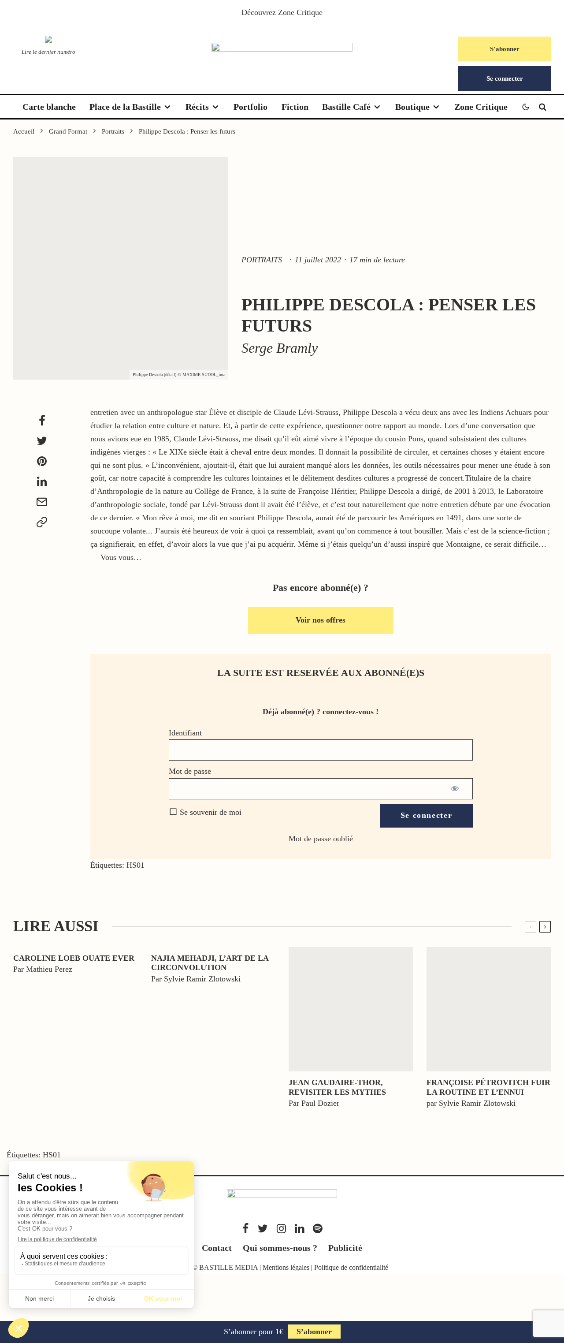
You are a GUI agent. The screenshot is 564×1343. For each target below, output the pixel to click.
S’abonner (504, 48)
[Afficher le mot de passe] (455, 788)
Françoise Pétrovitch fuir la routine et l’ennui (488, 1087)
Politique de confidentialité (351, 1267)
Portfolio (250, 107)
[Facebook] (245, 1228)
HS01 (135, 865)
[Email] (41, 501)
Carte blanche (49, 107)
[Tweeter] (41, 441)
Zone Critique (300, 12)
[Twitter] (262, 1228)
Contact (217, 1248)
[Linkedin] (299, 1228)
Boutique (412, 107)
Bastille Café (346, 107)
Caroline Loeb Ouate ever (73, 958)
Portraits (261, 259)
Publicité (345, 1248)
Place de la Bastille (125, 107)
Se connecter (504, 78)
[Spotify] (317, 1228)
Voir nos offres (320, 620)
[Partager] (41, 420)
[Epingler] (41, 461)
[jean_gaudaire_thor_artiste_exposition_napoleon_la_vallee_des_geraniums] (351, 1009)
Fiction (295, 107)
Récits (197, 107)
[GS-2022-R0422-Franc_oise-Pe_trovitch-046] (489, 1009)
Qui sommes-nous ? (280, 1248)
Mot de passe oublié (321, 838)
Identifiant (185, 732)
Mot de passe (190, 771)
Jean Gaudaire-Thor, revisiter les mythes (337, 1087)
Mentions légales (286, 1267)
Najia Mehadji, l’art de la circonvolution (209, 963)
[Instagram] (281, 1228)
